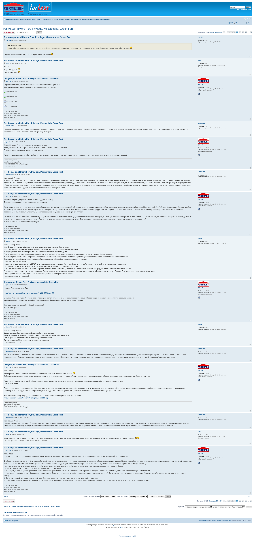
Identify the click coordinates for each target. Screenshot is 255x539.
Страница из (215, 32)
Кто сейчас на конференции (15, 512)
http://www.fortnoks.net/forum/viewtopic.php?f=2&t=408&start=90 (29, 293)
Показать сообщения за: (92, 496)
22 (228, 32)
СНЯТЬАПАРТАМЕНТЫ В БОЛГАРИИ (37, 13)
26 (240, 32)
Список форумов (12, 19)
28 (246, 32)
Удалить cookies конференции (220, 520)
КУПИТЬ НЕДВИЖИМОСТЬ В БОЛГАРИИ (14, 13)
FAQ (231, 23)
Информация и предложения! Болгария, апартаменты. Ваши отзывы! (84, 19)
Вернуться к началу (250, 56)
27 (243, 32)
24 (234, 32)
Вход (249, 23)
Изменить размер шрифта (249, 18)
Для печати (245, 18)
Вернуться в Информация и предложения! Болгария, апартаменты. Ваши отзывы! (32, 506)
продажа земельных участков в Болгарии (133, 526)
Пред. (6, 496)
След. (249, 496)
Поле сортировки (123, 496)
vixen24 (8, 40)
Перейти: (181, 506)
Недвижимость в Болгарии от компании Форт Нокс (39, 19)
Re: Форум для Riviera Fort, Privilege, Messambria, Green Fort (37, 37)
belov (7, 63)
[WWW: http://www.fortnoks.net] (199, 94)
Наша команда (204, 520)
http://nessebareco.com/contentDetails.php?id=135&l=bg (26, 398)
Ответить (6, 31)
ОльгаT (8, 241)
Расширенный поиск (244, 9)
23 (231, 32)
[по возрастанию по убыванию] (160, 496)
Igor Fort (8, 81)
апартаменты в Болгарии (156, 526)
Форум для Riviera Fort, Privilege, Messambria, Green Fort (38, 28)
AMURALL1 (9, 126)
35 (251, 32)
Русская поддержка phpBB (127, 536)
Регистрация (240, 23)
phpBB (121, 527)
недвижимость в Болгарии (111, 526)
